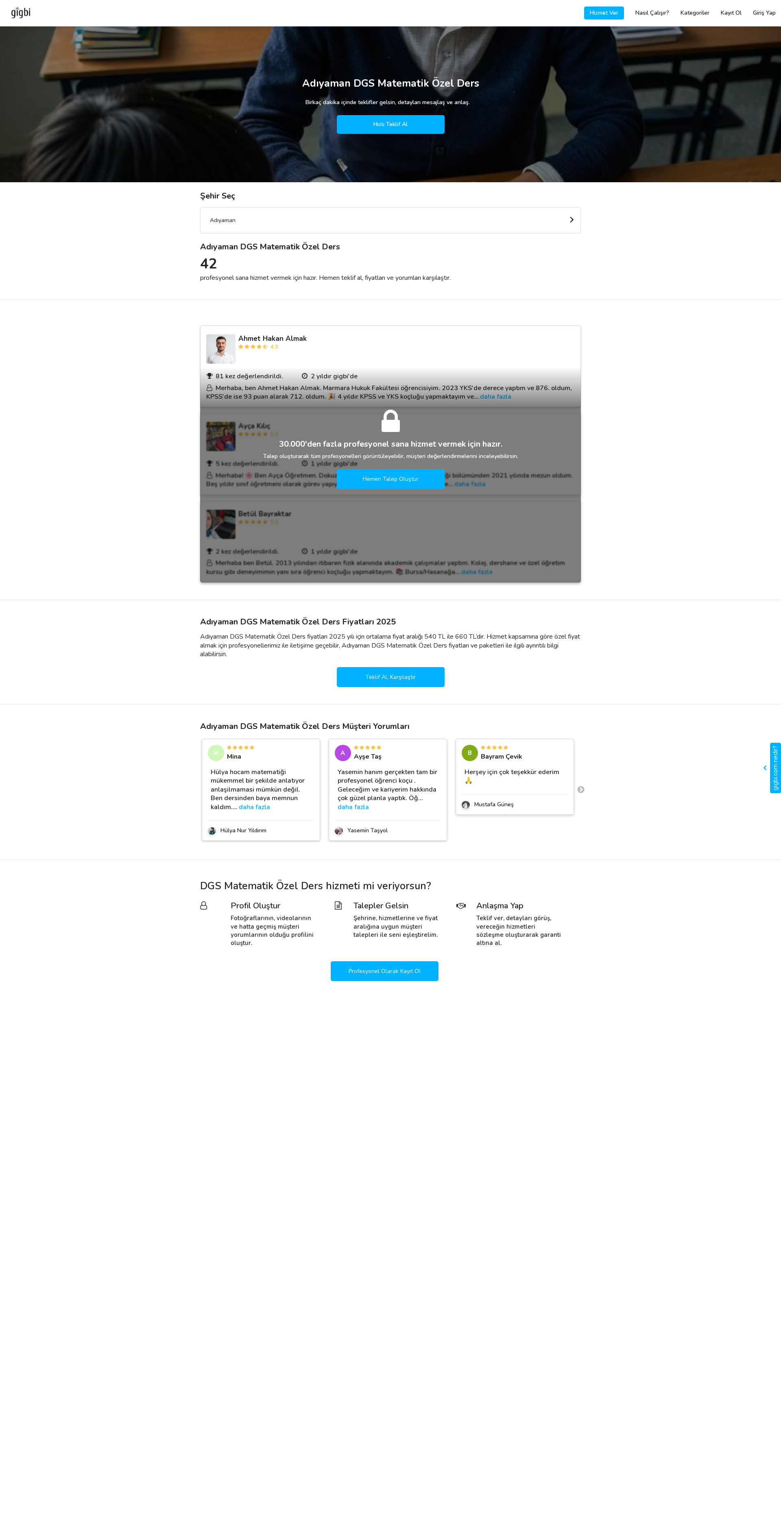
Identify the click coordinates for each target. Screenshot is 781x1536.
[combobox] (390, 220)
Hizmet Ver (604, 13)
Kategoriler (695, 13)
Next (581, 790)
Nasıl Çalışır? (652, 13)
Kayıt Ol (731, 13)
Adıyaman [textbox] (223, 220)
